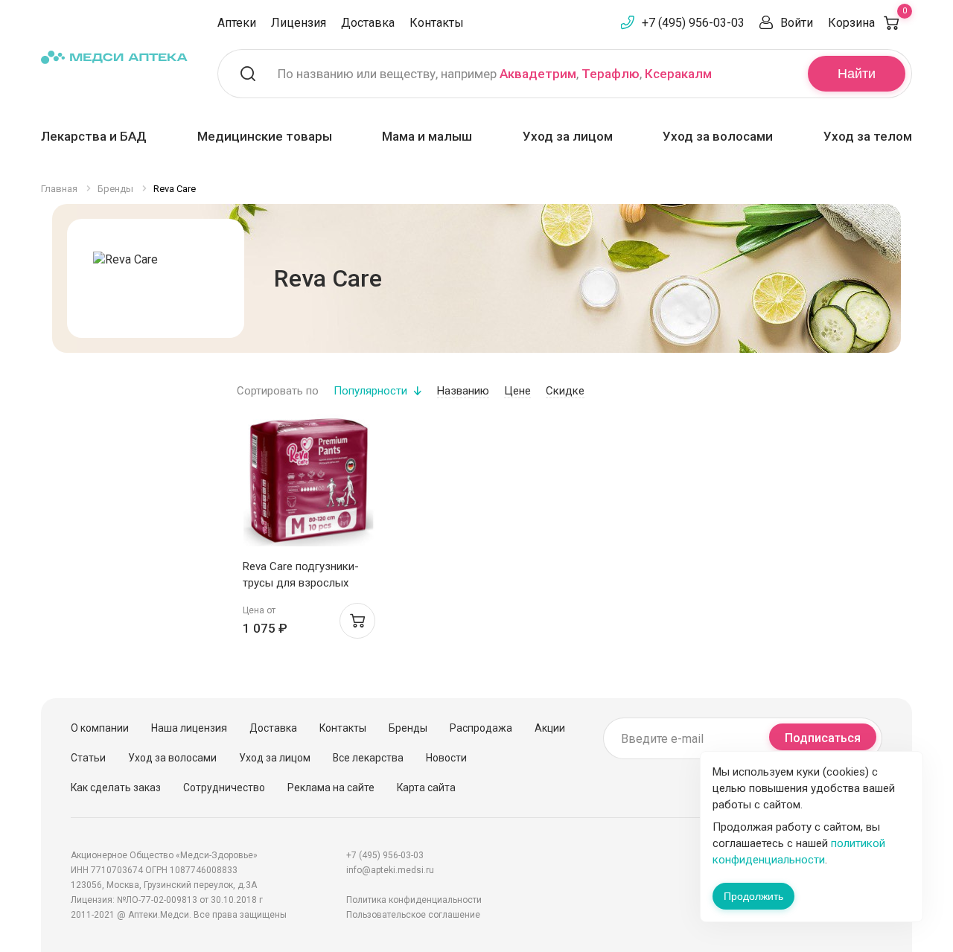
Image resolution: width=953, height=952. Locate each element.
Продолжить (753, 896)
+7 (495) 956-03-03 (693, 23)
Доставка (368, 23)
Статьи (88, 758)
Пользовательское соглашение (413, 915)
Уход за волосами (718, 136)
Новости (446, 758)
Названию (463, 390)
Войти (796, 23)
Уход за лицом (568, 136)
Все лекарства (368, 758)
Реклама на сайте (330, 787)
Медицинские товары (264, 136)
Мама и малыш (427, 136)
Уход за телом (867, 136)
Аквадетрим (538, 73)
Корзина (867, 23)
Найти (857, 73)
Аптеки (236, 23)
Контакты (436, 23)
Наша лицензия (189, 728)
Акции (550, 728)
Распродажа (481, 728)
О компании (100, 728)
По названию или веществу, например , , (495, 73)
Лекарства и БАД (94, 136)
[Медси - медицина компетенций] (114, 57)
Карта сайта (426, 787)
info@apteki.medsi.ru (390, 870)
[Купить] (357, 621)
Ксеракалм (678, 73)
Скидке (565, 390)
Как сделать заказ (116, 787)
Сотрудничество (224, 787)
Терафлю (610, 73)
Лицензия (298, 23)
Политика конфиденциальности (414, 900)
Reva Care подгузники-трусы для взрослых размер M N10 (301, 583)
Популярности (370, 390)
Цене (517, 390)
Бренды (408, 728)
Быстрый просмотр (309, 484)
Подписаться (823, 738)
